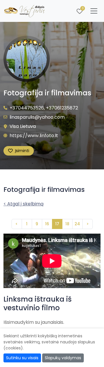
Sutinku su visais (22, 358)
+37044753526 (27, 108)
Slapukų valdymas (63, 358)
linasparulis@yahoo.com (37, 117)
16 (47, 224)
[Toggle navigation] (94, 11)
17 (57, 224)
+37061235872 (62, 108)
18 (67, 224)
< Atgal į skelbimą (23, 203)
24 (77, 224)
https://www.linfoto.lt (34, 135)
